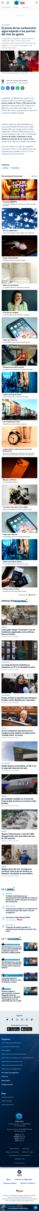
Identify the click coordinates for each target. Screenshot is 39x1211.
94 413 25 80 (21, 1126)
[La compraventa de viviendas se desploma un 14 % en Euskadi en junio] (19, 650)
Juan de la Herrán (8, 1097)
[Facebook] (13, 88)
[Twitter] (3, 88)
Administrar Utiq (20, 1159)
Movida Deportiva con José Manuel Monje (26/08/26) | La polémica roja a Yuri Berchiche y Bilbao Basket (12, 950)
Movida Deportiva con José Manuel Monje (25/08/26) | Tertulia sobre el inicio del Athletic (12, 965)
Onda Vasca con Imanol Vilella (12, 1065)
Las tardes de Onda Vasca (11, 1047)
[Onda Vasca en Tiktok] (32, 1019)
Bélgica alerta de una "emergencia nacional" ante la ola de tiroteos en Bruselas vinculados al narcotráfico (17, 871)
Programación (7, 1084)
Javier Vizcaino (7, 1101)
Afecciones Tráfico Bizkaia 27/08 (18, 917)
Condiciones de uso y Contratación (19, 1155)
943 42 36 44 (21, 1131)
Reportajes (6, 1080)
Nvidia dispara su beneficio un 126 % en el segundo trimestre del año (19, 767)
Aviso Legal (25, 1149)
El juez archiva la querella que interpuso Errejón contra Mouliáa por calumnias (19, 699)
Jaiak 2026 (25, 7)
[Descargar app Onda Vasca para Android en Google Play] (13, 1029)
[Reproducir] (26, 948)
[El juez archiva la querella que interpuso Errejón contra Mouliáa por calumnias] (19, 683)
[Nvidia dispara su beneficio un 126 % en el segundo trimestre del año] (19, 751)
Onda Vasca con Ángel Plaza (11, 1069)
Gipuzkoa (9, 893)
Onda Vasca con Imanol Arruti (12, 1061)
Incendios (16, 7)
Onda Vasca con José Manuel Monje (14, 1054)
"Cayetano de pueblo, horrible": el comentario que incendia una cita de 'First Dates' (21, 929)
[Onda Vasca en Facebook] (12, 1020)
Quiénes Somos (14, 1149)
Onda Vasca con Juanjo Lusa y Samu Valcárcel (18, 1058)
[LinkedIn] (8, 88)
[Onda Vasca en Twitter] (7, 1020)
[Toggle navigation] (2, 2)
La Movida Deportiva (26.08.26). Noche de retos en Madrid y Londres (11, 980)
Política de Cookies (27, 1152)
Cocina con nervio (8, 1105)
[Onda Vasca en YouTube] (17, 1020)
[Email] (22, 88)
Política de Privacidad (12, 1152)
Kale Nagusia (6, 1050)
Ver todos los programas (10, 1073)
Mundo (4, 796)
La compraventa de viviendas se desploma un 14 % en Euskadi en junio (18, 666)
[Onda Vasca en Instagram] (22, 1020)
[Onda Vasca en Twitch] (27, 1020)
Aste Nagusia (6, 7)
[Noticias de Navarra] (28, 1183)
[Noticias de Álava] (10, 1183)
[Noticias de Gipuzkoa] (23, 1179)
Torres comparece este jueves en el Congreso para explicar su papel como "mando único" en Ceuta (18, 733)
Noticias (5, 1076)
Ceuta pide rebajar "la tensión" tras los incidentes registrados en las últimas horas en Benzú (18, 632)
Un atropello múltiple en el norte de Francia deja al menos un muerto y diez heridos (19, 801)
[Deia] (8, 1179)
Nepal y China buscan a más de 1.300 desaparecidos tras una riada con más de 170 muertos (18, 836)
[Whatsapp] (18, 88)
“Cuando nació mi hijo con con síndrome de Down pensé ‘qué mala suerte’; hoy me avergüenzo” (21, 911)
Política (4, 627)
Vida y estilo (10, 906)
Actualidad (6, 662)
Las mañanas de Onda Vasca (11, 1043)
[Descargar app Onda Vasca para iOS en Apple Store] (26, 1029)
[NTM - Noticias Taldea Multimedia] (19, 1173)
